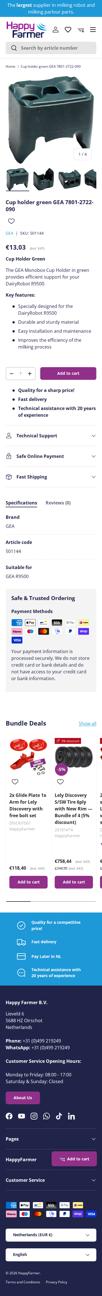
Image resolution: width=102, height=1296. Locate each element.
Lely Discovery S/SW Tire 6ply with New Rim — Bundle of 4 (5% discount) (73, 808)
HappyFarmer (29, 1273)
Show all (87, 723)
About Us (23, 1097)
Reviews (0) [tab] (58, 503)
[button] (80, 29)
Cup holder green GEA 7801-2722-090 (51, 66)
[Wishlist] (68, 29)
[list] (51, 120)
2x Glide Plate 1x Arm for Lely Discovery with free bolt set (27, 805)
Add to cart (68, 373)
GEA (9, 233)
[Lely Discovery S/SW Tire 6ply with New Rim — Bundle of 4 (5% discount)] (74, 757)
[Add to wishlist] (11, 221)
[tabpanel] (51, 547)
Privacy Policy (56, 1282)
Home (10, 66)
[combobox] (51, 48)
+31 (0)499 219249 (42, 1041)
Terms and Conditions (23, 1282)
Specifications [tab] (21, 503)
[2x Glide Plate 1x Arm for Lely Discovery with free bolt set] (28, 757)
